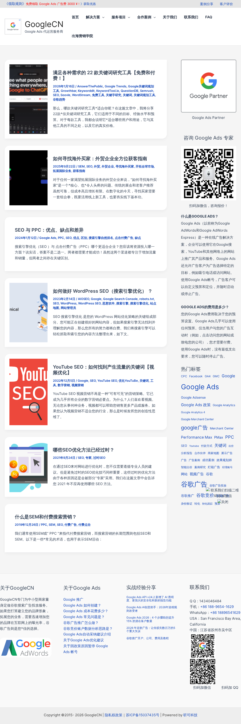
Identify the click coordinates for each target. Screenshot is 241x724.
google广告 (194, 427)
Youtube (194, 446)
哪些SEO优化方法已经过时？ (83, 450)
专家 (88, 457)
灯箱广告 (214, 467)
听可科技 (190, 715)
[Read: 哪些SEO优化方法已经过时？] (28, 466)
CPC (184, 376)
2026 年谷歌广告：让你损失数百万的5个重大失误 (150, 629)
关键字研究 (113, 95)
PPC (61, 238)
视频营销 (78, 385)
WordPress (68, 303)
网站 (184, 474)
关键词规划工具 (144, 95)
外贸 (97, 166)
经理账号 (227, 467)
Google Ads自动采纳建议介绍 (87, 634)
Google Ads (47, 238)
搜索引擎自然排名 (101, 238)
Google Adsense (193, 397)
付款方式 (206, 446)
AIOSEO (83, 299)
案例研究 (200, 467)
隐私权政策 (113, 715)
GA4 (208, 376)
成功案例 (208, 460)
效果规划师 (224, 460)
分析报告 (186, 453)
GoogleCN (44, 24)
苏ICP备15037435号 (142, 715)
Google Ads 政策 (196, 404)
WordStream (81, 95)
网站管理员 (68, 308)
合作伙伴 (200, 453)
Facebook (196, 376)
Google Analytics (224, 405)
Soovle (65, 95)
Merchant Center (222, 428)
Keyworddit (86, 91)
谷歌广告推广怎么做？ (81, 622)
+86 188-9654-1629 (217, 606)
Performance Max (196, 437)
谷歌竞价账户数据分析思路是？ (88, 628)
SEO (56, 95)
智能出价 (186, 467)
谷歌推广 (187, 496)
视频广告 (197, 474)
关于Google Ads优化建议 (83, 640)
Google (96, 299)
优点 (76, 238)
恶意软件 (108, 303)
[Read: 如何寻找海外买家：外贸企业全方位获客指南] (28, 177)
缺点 (138, 238)
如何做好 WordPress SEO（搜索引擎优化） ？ (103, 291)
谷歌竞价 (205, 495)
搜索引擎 (122, 303)
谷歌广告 (194, 484)
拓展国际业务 (62, 171)
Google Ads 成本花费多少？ (85, 611)
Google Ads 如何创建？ (82, 605)
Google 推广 (73, 599)
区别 (84, 238)
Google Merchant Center (197, 419)
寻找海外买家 (125, 166)
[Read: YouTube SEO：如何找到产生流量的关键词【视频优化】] (28, 391)
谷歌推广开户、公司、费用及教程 (147, 638)
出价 (231, 446)
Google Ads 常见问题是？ (84, 617)
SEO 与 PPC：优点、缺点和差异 (49, 230)
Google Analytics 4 (193, 412)
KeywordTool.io (107, 91)
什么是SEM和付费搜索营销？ (46, 517)
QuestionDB (129, 91)
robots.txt (146, 299)
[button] (102, 17)
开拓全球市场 (145, 166)
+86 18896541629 (225, 612)
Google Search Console (120, 299)
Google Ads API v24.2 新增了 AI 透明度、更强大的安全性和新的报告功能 (150, 598)
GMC (216, 376)
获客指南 (79, 171)
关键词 (127, 95)
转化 (197, 503)
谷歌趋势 (59, 99)
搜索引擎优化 (139, 303)
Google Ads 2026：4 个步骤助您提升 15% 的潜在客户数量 (150, 619)
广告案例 (194, 460)
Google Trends (115, 86)
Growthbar (68, 91)
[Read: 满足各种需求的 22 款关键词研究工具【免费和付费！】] (28, 99)
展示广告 (227, 453)
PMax (218, 437)
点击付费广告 (124, 238)
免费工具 (98, 95)
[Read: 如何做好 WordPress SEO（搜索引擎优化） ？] (28, 312)
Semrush (146, 91)
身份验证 (186, 503)
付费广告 (70, 524)
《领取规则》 (15, 3)
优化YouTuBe (128, 380)
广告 (184, 460)
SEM (81, 166)
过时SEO (99, 457)
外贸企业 (108, 166)
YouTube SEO (107, 380)
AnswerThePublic (90, 86)
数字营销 (64, 385)
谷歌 (209, 474)
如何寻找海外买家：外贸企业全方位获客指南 (100, 158)
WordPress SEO (89, 303)
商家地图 (213, 453)
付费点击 (84, 524)
